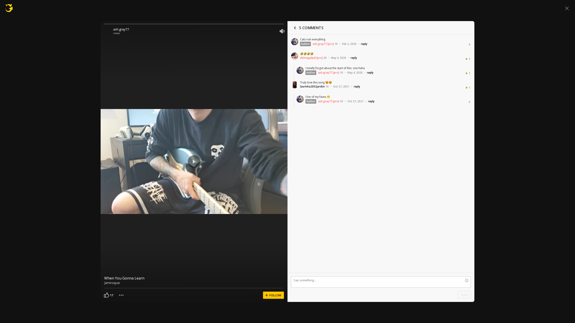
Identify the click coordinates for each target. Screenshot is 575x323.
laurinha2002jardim (312, 86)
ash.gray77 (121, 29)
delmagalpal (308, 58)
